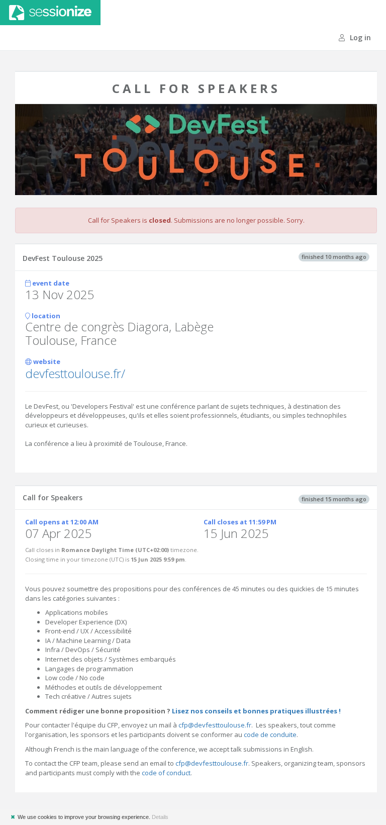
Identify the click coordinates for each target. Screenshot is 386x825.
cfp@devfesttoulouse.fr (214, 724)
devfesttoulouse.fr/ (75, 373)
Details (160, 817)
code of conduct (166, 772)
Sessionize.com (50, 12)
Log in (359, 37)
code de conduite (270, 734)
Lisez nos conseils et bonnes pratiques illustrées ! (256, 710)
